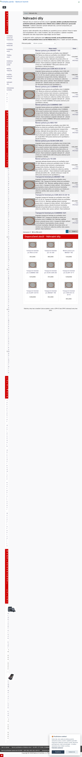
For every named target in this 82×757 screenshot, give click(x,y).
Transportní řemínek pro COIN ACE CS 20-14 (52, 195)
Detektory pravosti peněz (7, 63)
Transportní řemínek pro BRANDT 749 (49, 177)
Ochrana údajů (7, 436)
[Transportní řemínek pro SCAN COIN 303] (50, 265)
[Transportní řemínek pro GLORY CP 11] (68, 265)
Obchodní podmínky (7, 464)
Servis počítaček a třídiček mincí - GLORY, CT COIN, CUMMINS (31, 747)
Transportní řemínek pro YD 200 (51, 251)
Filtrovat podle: (26, 43)
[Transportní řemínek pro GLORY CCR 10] (32, 285)
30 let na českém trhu (8, 252)
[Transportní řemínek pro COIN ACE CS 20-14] (29, 202)
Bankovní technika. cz (40, 753)
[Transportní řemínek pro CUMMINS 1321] (29, 221)
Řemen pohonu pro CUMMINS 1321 (48, 87)
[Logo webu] (14, 1)
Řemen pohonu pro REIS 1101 (46, 123)
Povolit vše (58, 752)
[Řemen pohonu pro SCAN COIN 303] (29, 148)
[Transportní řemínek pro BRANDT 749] (29, 184)
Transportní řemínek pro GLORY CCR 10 (32, 292)
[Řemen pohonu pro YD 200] (29, 166)
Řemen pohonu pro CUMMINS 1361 (48, 105)
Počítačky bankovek (7, 44)
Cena (74, 48)
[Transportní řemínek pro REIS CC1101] (32, 245)
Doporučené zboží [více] (7, 576)
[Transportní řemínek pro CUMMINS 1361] (32, 265)
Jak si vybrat (5, 747)
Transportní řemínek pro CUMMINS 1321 (50, 213)
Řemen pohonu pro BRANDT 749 (47, 51)
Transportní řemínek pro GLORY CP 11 (69, 271)
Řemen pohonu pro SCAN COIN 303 (49, 141)
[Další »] (74, 231)
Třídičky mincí (7, 56)
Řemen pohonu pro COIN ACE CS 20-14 (50, 69)
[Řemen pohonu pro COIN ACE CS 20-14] (29, 76)
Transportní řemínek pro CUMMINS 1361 (32, 271)
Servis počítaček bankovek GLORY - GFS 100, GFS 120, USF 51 (20, 750)
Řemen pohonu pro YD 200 (45, 159)
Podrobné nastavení (57, 747)
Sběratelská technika (7, 89)
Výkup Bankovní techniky (8, 288)
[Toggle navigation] (4, 7)
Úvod (26, 13)
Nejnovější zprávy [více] (7, 138)
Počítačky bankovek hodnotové (7, 37)
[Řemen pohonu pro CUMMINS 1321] (29, 94)
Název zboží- (53, 48)
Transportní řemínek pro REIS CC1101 (32, 251)
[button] (1, 755)
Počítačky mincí (7, 50)
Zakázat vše (72, 752)
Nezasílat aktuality (7, 529)
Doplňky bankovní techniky (7, 76)
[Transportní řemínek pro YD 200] (50, 245)
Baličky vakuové (7, 69)
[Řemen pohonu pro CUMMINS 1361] (29, 112)
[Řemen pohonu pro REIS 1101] (29, 130)
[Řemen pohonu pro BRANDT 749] (29, 58)
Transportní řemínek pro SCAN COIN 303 (50, 271)
